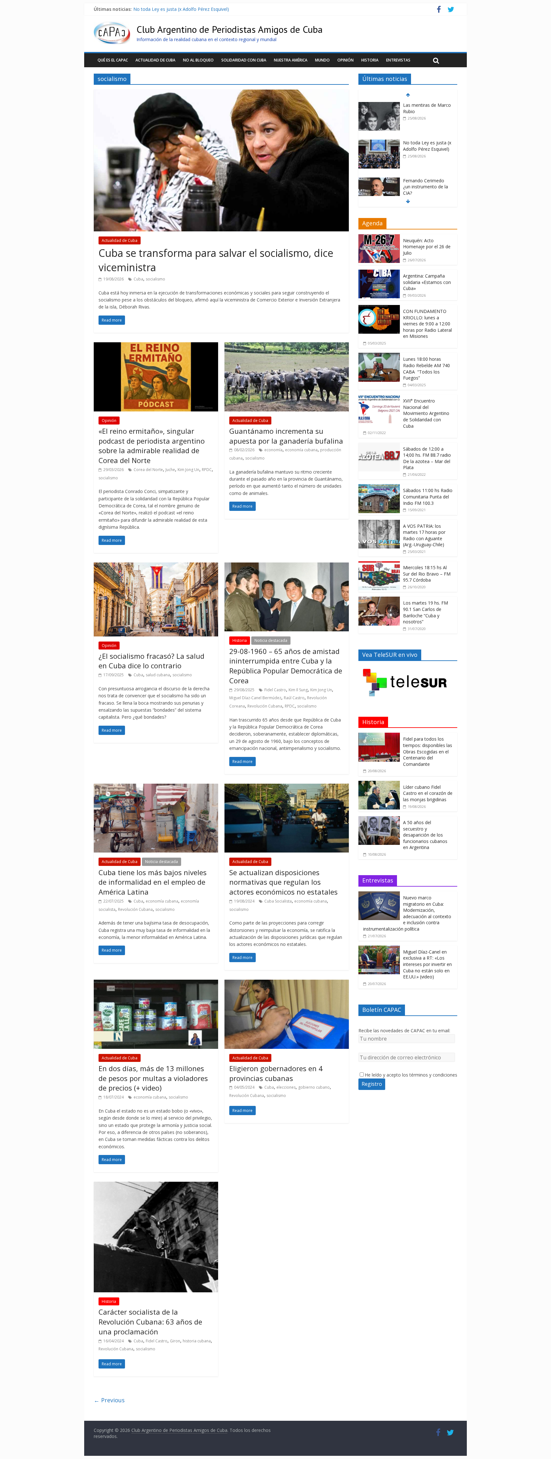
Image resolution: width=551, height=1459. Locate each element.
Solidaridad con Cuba (243, 60)
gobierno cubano (314, 1087)
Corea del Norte (148, 469)
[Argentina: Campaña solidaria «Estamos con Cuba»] (379, 273)
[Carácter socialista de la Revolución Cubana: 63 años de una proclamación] (156, 1185)
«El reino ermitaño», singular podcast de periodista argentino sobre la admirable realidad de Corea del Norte (152, 445)
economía (273, 450)
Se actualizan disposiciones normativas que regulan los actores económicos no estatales (283, 882)
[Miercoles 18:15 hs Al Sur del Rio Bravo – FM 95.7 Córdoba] (379, 565)
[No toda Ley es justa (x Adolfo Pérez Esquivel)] (379, 143)
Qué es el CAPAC (113, 60)
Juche (170, 469)
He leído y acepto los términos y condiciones (411, 1075)
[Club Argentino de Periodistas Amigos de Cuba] (112, 25)
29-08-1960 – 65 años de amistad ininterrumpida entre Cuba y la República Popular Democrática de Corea (285, 665)
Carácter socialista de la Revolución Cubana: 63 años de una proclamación (150, 1321)
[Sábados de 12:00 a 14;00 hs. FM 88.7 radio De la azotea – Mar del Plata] (379, 446)
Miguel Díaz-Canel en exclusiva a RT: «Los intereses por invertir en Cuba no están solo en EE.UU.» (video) (427, 964)
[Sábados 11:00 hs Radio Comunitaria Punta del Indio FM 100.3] (379, 487)
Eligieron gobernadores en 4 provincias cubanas (276, 1073)
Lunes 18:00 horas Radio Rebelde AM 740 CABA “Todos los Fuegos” (426, 368)
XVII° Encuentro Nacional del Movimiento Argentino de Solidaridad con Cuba (426, 413)
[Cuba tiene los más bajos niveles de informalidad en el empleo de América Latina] (156, 787)
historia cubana (197, 1341)
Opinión (345, 60)
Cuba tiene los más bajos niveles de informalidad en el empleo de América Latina (153, 882)
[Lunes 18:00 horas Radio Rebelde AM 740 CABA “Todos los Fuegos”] (379, 356)
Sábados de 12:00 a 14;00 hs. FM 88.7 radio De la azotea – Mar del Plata (427, 458)
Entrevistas (398, 60)
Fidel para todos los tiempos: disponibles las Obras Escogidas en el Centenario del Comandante (427, 751)
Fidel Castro (275, 690)
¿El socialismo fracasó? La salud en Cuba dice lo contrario (151, 661)
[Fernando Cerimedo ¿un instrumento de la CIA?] (379, 181)
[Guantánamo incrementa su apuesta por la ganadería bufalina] (286, 346)
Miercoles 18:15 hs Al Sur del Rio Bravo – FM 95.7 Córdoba (427, 573)
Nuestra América (290, 60)
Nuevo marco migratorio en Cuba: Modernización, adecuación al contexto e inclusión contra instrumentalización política (407, 913)
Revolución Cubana (264, 706)
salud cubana (158, 675)
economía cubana (301, 450)
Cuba (138, 279)
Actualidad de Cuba (155, 60)
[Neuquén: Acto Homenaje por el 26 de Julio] (379, 238)
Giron (175, 1341)
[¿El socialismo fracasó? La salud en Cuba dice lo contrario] (156, 566)
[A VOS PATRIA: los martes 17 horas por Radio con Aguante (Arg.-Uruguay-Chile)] (379, 523)
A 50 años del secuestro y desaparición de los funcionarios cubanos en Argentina (425, 834)
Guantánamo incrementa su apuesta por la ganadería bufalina (286, 436)
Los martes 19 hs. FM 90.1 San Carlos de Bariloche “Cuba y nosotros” (425, 612)
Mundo (322, 60)
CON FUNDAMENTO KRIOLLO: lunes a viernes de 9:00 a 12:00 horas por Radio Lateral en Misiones (427, 323)
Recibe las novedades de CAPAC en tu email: (404, 1030)
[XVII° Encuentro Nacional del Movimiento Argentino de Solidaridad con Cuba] (379, 398)
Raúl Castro (294, 697)
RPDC (207, 469)
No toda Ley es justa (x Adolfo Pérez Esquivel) (181, 9)
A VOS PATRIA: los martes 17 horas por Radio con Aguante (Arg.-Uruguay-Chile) (424, 535)
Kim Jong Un (188, 469)
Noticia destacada (270, 640)
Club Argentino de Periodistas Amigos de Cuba (229, 29)
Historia (369, 60)
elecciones (286, 1087)
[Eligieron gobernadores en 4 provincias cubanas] (286, 983)
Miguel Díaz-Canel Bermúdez (255, 697)
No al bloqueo (198, 60)
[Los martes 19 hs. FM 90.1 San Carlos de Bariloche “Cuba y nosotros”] (379, 600)
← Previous (109, 1400)
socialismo (155, 279)
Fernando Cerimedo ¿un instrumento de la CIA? (425, 187)
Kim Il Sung (298, 690)
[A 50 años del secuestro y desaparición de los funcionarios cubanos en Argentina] (379, 820)
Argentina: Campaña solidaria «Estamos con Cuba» (427, 282)
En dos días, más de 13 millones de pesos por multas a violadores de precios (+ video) (153, 1078)
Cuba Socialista (278, 901)
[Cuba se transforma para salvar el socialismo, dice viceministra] (221, 93)
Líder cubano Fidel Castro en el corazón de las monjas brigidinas (427, 793)
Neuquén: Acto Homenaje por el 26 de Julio (427, 246)
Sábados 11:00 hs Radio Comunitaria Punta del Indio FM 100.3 (427, 496)
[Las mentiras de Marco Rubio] (379, 105)
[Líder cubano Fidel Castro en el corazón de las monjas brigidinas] (379, 784)
